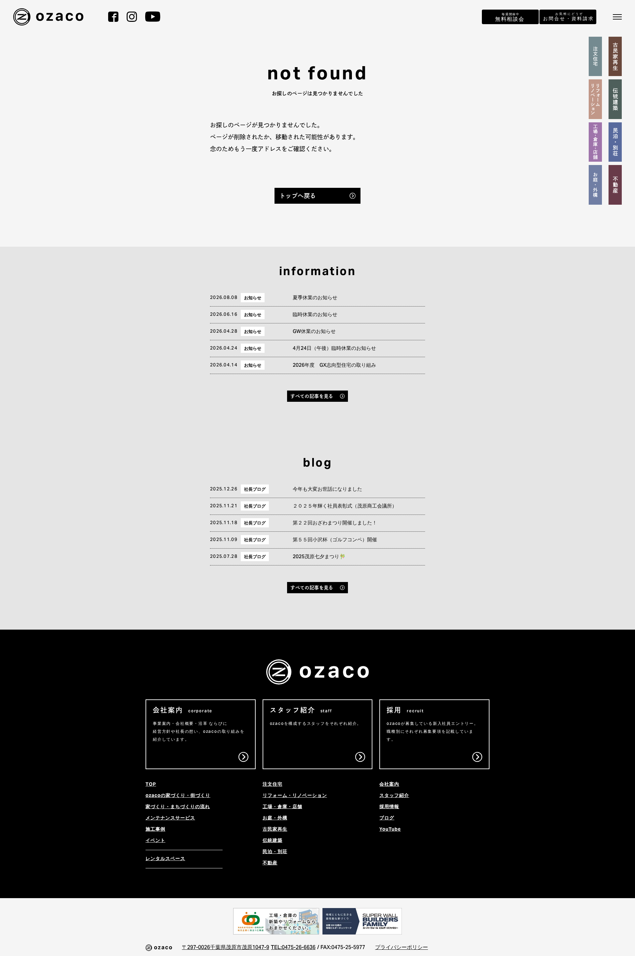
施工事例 (155, 829)
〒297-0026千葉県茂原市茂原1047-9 (225, 947)
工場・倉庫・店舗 (282, 807)
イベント (155, 841)
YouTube (390, 829)
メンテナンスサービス (170, 818)
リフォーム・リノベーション (295, 796)
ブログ (386, 818)
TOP (151, 784)
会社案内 (389, 784)
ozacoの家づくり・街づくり (178, 796)
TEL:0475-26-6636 (293, 947)
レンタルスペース (165, 859)
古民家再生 (275, 829)
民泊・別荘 (275, 852)
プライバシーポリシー (401, 947)
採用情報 (389, 807)
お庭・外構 (275, 818)
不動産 (270, 863)
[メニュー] (617, 17)
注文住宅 (272, 784)
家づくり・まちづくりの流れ (178, 807)
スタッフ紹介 (394, 796)
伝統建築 (272, 841)
